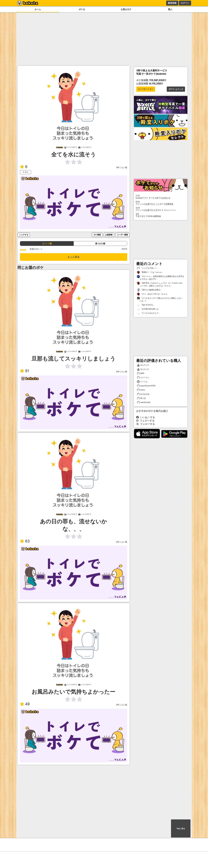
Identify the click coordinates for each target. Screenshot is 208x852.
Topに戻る (180, 828)
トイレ (25, 172)
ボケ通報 (97, 235)
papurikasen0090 (147, 385)
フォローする (146, 420)
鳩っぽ (143, 398)
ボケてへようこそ (176, 89)
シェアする (23, 235)
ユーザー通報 (122, 235)
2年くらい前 (121, 167)
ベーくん (144, 381)
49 (27, 704)
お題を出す (126, 9)
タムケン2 (144, 365)
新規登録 (172, 3)
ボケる (82, 9)
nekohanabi (145, 402)
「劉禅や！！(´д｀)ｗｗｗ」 (152, 272)
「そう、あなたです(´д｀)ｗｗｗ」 (154, 294)
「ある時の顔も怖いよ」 (150, 309)
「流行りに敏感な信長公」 (151, 290)
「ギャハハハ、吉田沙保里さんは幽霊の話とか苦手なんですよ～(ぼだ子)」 (162, 277)
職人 (170, 9)
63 (27, 541)
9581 (142, 373)
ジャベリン (144, 377)
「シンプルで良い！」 (149, 268)
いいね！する (147, 417)
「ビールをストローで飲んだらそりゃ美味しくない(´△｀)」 (161, 299)
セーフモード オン (145, 89)
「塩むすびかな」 (147, 305)
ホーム (38, 9)
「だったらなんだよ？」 (150, 313)
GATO (124, 249)
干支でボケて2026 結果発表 (148, 215)
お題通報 (109, 235)
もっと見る (73, 257)
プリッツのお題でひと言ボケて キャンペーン (156, 209)
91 (27, 371)
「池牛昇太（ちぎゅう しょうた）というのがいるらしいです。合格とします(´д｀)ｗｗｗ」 (161, 284)
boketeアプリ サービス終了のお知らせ (153, 197)
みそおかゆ (144, 394)
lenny (142, 390)
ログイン (185, 3)
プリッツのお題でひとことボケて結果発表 (154, 203)
